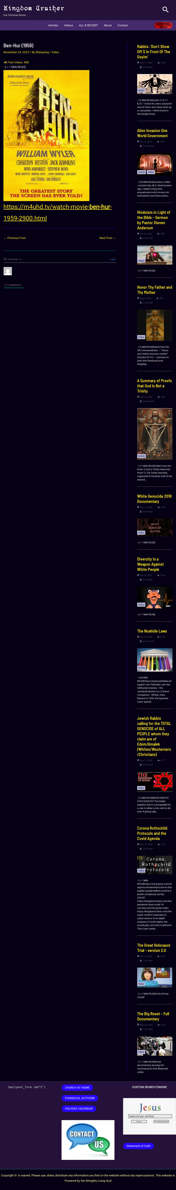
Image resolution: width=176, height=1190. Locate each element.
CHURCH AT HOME (77, 1087)
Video (55, 52)
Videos (68, 25)
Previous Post (15, 238)
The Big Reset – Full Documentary (153, 1016)
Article (141, 172)
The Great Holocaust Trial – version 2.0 (153, 948)
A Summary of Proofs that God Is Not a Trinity (154, 385)
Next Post (108, 238)
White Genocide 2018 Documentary (154, 499)
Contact (123, 25)
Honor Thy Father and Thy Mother (154, 290)
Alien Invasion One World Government (152, 133)
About (108, 25)
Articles (53, 25)
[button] (165, 10)
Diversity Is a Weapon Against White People (150, 564)
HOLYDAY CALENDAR (79, 1108)
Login (112, 259)
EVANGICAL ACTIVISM (80, 1098)
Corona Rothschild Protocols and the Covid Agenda (152, 833)
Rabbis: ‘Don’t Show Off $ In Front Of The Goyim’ (153, 51)
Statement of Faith (138, 1146)
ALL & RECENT (88, 25)
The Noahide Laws (152, 630)
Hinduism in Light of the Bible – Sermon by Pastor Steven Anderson (153, 220)
